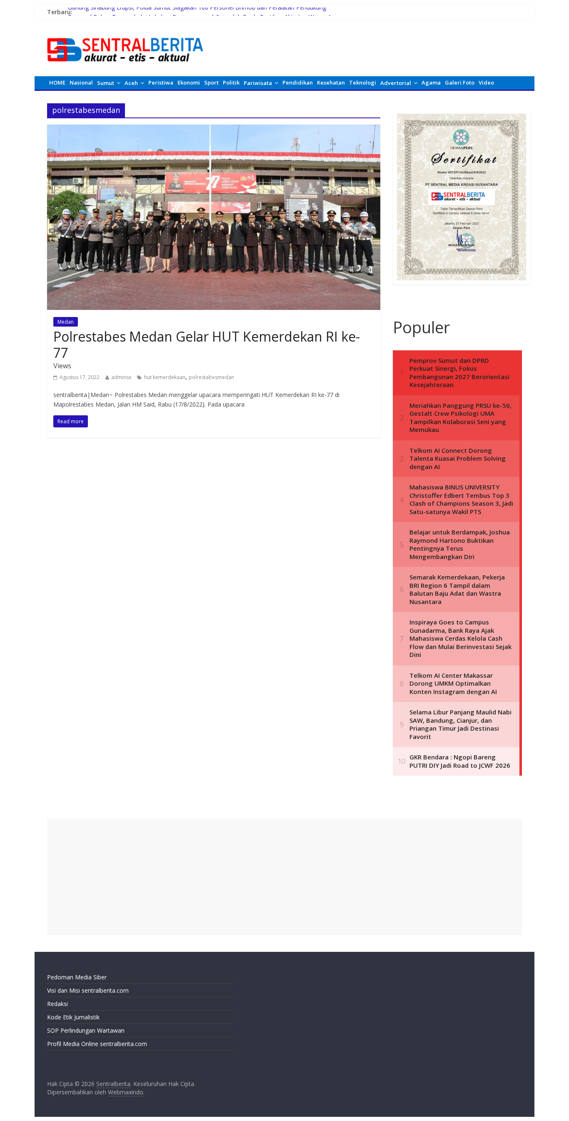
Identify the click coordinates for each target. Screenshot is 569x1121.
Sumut (105, 83)
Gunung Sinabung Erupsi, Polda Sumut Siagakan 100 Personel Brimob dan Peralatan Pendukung (197, 12)
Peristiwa (160, 82)
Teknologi (362, 82)
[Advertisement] (284, 877)
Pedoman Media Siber (77, 977)
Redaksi (57, 1004)
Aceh (131, 83)
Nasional (81, 82)
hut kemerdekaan (164, 377)
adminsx (121, 377)
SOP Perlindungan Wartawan (86, 1030)
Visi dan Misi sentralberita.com (88, 990)
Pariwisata (258, 83)
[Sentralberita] (125, 33)
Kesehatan (331, 82)
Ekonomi (188, 82)
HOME (57, 82)
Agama (431, 82)
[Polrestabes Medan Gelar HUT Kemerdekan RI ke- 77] (213, 129)
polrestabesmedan (211, 377)
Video (486, 82)
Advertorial (395, 83)
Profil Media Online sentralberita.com (97, 1044)
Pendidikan (297, 82)
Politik (231, 82)
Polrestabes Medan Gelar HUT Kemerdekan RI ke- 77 (206, 344)
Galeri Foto (459, 82)
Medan (65, 321)
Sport (211, 82)
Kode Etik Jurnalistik (73, 1017)
